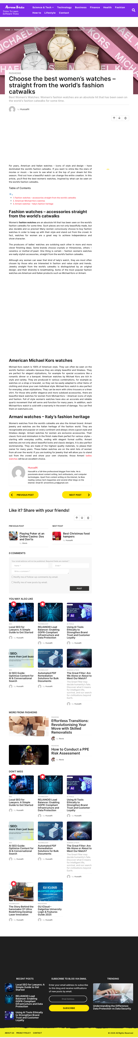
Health (107, 7)
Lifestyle (50, 12)
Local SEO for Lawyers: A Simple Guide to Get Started (21, 630)
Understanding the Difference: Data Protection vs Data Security (112, 1007)
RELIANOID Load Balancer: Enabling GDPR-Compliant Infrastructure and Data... (43, 967)
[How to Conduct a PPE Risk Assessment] (29, 755)
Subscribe (69, 1008)
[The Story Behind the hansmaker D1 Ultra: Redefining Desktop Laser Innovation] (21, 891)
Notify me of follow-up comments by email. (36, 577)
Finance (95, 7)
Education (42, 903)
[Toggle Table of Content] (11, 194)
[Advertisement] (50, 144)
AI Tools (70, 624)
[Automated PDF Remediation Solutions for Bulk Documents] (50, 658)
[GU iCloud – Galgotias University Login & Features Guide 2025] (50, 891)
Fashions (15, 73)
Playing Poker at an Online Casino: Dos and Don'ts (32, 536)
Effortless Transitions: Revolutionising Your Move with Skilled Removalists (70, 726)
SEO (10, 624)
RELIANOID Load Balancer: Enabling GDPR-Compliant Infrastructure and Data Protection (48, 632)
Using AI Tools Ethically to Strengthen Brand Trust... (69, 965)
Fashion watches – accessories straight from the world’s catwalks (45, 198)
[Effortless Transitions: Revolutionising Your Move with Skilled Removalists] (29, 726)
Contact (64, 12)
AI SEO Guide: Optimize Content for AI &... (95, 965)
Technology (64, 7)
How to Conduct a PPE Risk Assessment (70, 751)
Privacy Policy (23, 1033)
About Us (9, 1033)
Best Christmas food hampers (76, 535)
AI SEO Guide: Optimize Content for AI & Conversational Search (21, 677)
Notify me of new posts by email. (31, 582)
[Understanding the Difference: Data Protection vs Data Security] (113, 993)
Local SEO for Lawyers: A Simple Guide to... (17, 965)
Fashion (120, 7)
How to (36, 12)
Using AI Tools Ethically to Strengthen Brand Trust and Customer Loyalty (78, 632)
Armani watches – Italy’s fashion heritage (34, 204)
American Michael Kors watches (30, 201)
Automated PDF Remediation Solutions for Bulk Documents (48, 677)
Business (81, 7)
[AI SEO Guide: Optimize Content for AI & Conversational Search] (21, 658)
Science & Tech (41, 7)
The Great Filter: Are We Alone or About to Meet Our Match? (79, 676)
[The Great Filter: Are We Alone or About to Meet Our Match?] (79, 658)
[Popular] (13, 604)
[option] (18, 956)
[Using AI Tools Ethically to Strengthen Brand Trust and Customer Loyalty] (79, 612)
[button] (133, 10)
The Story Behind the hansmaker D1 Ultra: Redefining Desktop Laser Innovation (21, 910)
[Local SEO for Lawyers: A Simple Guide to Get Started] (21, 612)
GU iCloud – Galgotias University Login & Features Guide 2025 (50, 910)
